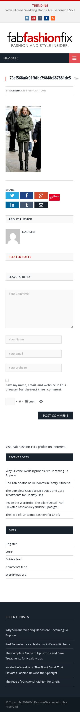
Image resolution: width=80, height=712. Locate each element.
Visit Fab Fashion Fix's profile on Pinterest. (36, 447)
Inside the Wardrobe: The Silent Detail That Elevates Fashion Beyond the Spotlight (34, 505)
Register (11, 544)
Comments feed (16, 567)
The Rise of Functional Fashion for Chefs (33, 515)
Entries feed (14, 559)
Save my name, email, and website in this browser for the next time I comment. (36, 387)
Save (56, 196)
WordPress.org (16, 574)
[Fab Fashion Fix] (40, 39)
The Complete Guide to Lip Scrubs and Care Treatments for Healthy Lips (35, 493)
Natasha (14, 90)
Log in (10, 552)
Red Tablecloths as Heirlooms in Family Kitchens (38, 483)
